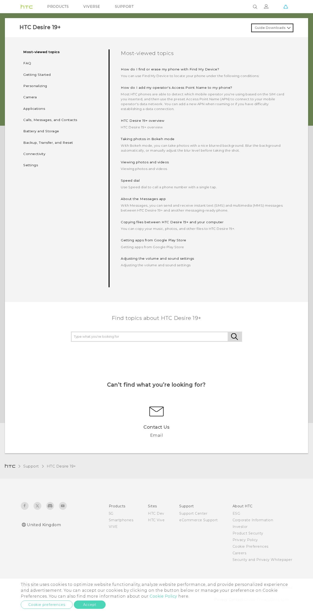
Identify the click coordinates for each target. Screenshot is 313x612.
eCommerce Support (198, 520)
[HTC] (27, 7)
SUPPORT (124, 6)
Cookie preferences (46, 604)
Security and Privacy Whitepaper (262, 559)
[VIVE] (285, 6)
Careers (239, 553)
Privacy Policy (245, 540)
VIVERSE (91, 6)
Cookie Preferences (250, 546)
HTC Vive (156, 520)
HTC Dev (156, 513)
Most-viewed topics (41, 52)
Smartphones (121, 520)
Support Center (193, 513)
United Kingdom (44, 525)
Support (31, 466)
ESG (236, 513)
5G (111, 513)
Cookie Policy (163, 596)
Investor (240, 526)
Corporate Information (253, 520)
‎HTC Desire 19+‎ (61, 466)
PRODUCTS (58, 6)
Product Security (248, 533)
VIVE (113, 526)
